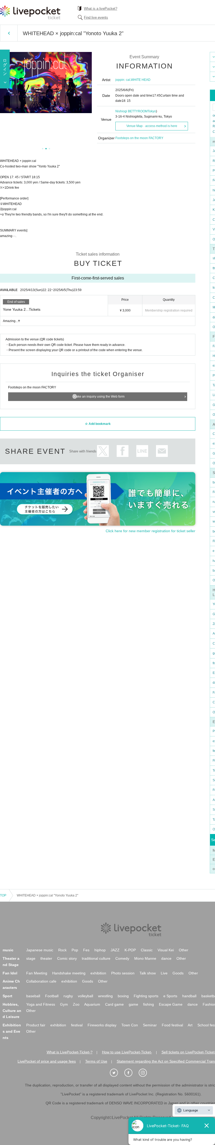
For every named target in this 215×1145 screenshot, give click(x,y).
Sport (7, 996)
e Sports (170, 996)
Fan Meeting (36, 973)
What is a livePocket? (100, 8)
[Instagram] (145, 1073)
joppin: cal (122, 80)
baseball (33, 996)
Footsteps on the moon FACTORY (139, 138)
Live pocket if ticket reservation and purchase (30, 12)
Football (51, 996)
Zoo (76, 1004)
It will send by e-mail (162, 451)
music (8, 950)
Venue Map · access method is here (151, 126)
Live (164, 973)
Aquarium (92, 1004)
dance (166, 958)
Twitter (103, 451)
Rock (62, 950)
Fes (86, 950)
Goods (178, 973)
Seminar (150, 1025)
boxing (123, 996)
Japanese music (39, 950)
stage (30, 958)
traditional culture (96, 958)
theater (46, 958)
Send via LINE (142, 451)
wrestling (105, 996)
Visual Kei (166, 950)
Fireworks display (102, 1025)
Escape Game (170, 1004)
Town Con (129, 1025)
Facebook (122, 451)
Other (183, 950)
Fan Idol (10, 973)
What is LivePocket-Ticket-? (70, 1052)
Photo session (123, 973)
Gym (64, 1004)
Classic (147, 950)
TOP (3, 895)
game (133, 1004)
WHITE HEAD (140, 80)
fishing (148, 1004)
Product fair (35, 1025)
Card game (114, 1004)
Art (190, 1025)
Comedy (122, 958)
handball (189, 996)
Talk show (147, 973)
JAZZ (115, 950)
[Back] (9, 33)
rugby (68, 996)
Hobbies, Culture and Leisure (12, 1010)
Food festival (172, 1025)
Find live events (96, 17)
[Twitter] (116, 1073)
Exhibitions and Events (12, 1031)
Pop (75, 950)
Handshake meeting (68, 973)
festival (77, 1025)
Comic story (67, 958)
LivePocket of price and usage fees (47, 1061)
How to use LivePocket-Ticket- (127, 1052)
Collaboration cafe (41, 981)
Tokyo (152, 111)
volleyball (85, 996)
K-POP (130, 950)
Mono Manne (145, 958)
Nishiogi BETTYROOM (131, 111)
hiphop (100, 950)
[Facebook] (131, 1073)
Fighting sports (146, 996)
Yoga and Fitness (40, 1004)
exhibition (98, 973)
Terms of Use (96, 1061)
